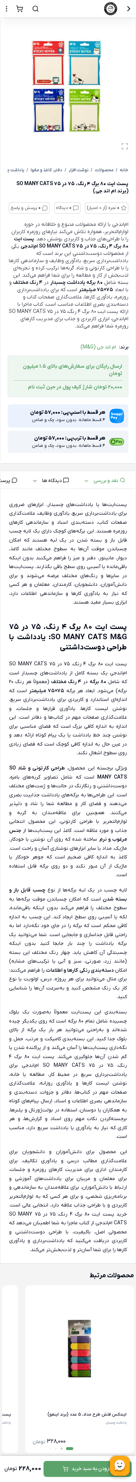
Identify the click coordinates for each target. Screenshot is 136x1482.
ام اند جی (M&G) (98, 347)
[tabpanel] (68, 877)
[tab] (107, 480)
